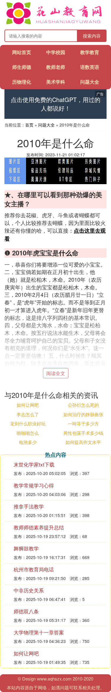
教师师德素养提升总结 (39, 527)
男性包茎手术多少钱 (83, 433)
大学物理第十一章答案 (39, 632)
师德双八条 (26, 611)
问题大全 (89, 81)
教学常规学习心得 (34, 485)
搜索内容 (92, 36)
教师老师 (55, 67)
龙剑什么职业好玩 (28, 423)
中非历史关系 (29, 590)
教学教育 (89, 52)
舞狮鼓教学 (26, 548)
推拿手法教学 (29, 506)
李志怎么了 (28, 414)
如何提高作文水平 (83, 442)
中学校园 (55, 52)
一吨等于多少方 (83, 423)
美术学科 (55, 81)
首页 (29, 125)
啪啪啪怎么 (28, 433)
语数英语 (89, 67)
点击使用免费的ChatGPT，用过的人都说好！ (55, 103)
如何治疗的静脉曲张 (83, 414)
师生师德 (21, 67)
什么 (65, 252)
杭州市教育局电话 (34, 569)
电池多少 (28, 442)
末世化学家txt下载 (34, 464)
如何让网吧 (28, 405)
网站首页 (21, 52)
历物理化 (21, 81)
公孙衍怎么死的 (83, 405)
